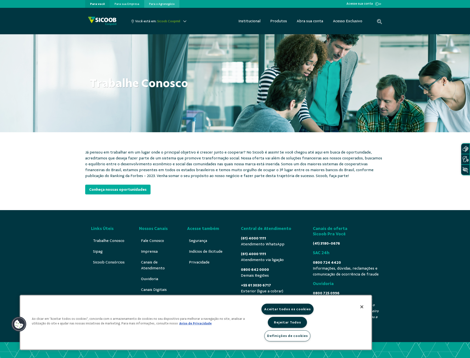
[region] (196, 322)
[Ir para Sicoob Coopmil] (102, 21)
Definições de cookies (287, 336)
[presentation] (97, 4)
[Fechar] (361, 306)
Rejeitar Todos (287, 322)
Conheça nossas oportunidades (118, 189)
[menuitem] (97, 4)
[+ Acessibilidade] (465, 170)
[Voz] (465, 159)
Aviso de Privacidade (195, 323)
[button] (19, 324)
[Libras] (465, 149)
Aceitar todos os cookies (287, 309)
